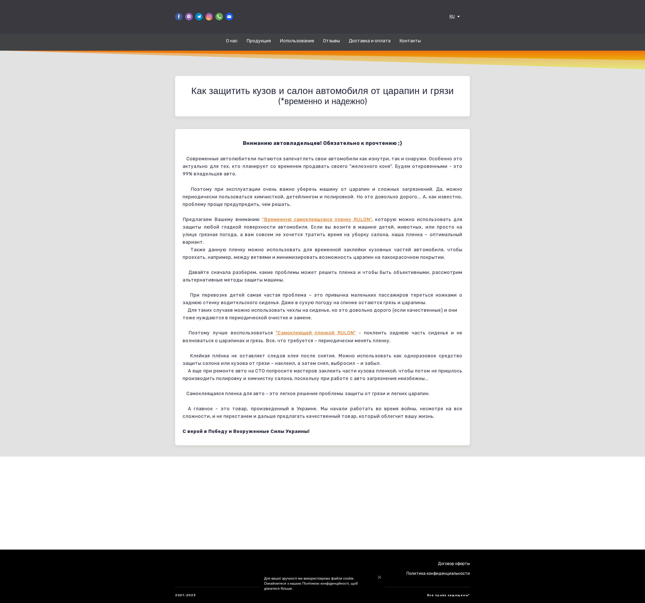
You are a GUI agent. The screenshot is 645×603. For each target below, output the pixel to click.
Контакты (410, 41)
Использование (297, 41)
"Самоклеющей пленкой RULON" (316, 333)
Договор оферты (454, 563)
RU (452, 16)
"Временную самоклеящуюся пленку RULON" (317, 219)
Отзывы (331, 41)
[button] (179, 16)
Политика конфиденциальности (438, 573)
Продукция (258, 41)
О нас (232, 41)
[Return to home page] (322, 16)
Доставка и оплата (370, 41)
